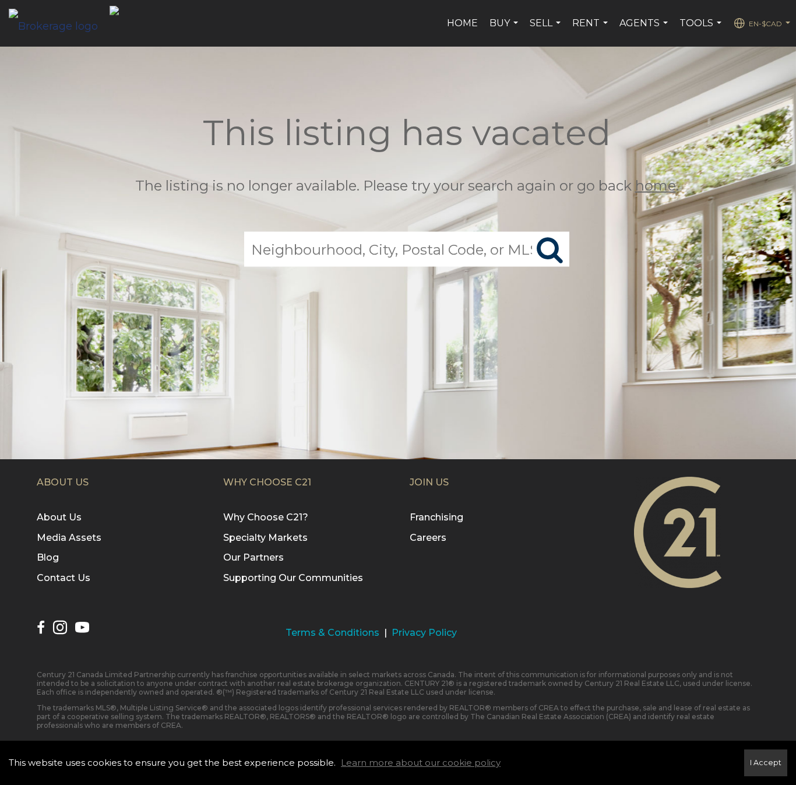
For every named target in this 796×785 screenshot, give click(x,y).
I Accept (765, 762)
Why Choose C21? (265, 517)
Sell (546, 29)
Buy (505, 29)
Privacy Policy (424, 632)
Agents (645, 29)
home (655, 185)
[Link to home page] (59, 23)
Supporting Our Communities (293, 577)
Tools (701, 29)
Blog (48, 557)
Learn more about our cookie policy (421, 762)
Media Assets (69, 537)
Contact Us (63, 577)
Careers (428, 537)
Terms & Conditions (332, 632)
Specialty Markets (265, 537)
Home (462, 23)
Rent (591, 29)
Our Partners (253, 557)
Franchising (436, 517)
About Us (59, 517)
